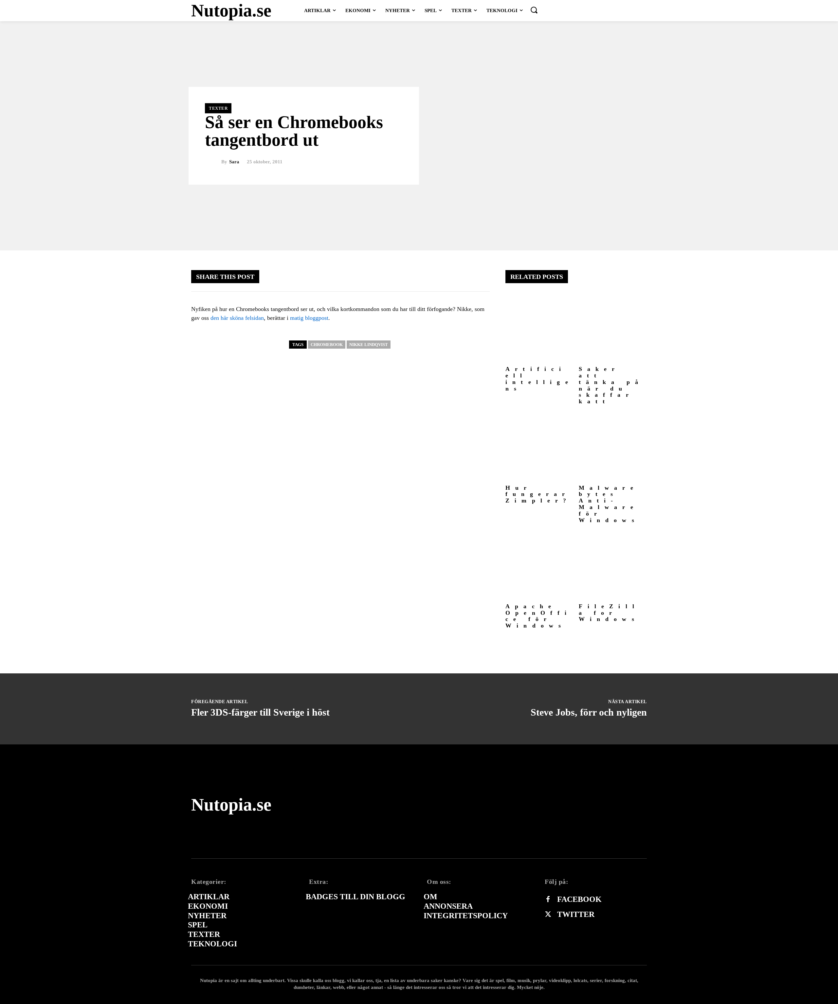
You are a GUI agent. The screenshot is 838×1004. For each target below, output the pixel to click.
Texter (218, 108)
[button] (534, 10)
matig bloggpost (309, 318)
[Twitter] (548, 915)
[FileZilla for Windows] (613, 566)
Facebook (579, 899)
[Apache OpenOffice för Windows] (539, 566)
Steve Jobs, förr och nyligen (589, 712)
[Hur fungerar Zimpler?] (539, 447)
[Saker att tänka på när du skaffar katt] (613, 329)
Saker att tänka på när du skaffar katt (611, 385)
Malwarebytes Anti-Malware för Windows (609, 503)
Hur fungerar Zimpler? (538, 494)
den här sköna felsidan (237, 318)
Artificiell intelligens (539, 379)
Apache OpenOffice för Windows (538, 616)
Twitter (575, 914)
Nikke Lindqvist (368, 344)
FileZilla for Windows (609, 613)
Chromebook (327, 344)
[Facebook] (548, 899)
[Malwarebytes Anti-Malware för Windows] (613, 447)
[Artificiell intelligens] (539, 329)
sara (234, 161)
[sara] (213, 162)
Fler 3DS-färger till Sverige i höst (260, 712)
